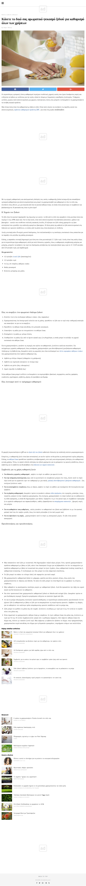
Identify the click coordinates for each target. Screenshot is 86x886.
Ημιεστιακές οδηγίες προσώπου (23, 767)
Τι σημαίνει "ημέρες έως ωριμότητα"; (25, 777)
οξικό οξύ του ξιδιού (35, 452)
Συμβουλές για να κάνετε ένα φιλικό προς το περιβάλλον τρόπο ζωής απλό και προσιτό (40, 659)
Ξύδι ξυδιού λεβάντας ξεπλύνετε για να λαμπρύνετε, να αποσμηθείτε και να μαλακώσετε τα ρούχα (44, 668)
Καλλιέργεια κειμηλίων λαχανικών (24, 745)
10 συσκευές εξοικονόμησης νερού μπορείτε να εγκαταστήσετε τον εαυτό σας (37, 677)
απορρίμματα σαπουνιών (62, 501)
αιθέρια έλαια (13, 459)
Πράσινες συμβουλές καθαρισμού (10, 14)
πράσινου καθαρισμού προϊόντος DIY (26, 110)
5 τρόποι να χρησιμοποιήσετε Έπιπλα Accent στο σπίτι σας (32, 718)
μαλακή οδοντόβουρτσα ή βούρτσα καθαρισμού (64, 481)
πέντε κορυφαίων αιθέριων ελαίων (71, 351)
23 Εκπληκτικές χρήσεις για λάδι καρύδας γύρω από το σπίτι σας (34, 650)
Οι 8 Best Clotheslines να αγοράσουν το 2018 (29, 804)
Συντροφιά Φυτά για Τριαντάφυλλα (24, 813)
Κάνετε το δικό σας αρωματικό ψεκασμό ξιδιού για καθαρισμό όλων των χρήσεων (39, 632)
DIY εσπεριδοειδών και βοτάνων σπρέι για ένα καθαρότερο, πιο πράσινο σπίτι (37, 641)
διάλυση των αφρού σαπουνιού (44, 465)
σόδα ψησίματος (56, 493)
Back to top (43, 876)
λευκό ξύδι (16, 257)
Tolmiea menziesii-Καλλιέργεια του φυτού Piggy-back (31, 795)
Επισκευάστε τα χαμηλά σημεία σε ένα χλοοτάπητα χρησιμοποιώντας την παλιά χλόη (40, 786)
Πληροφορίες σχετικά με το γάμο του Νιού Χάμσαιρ (30, 736)
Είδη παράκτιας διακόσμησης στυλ (24, 727)
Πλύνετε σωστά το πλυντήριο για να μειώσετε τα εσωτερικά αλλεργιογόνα (36, 758)
